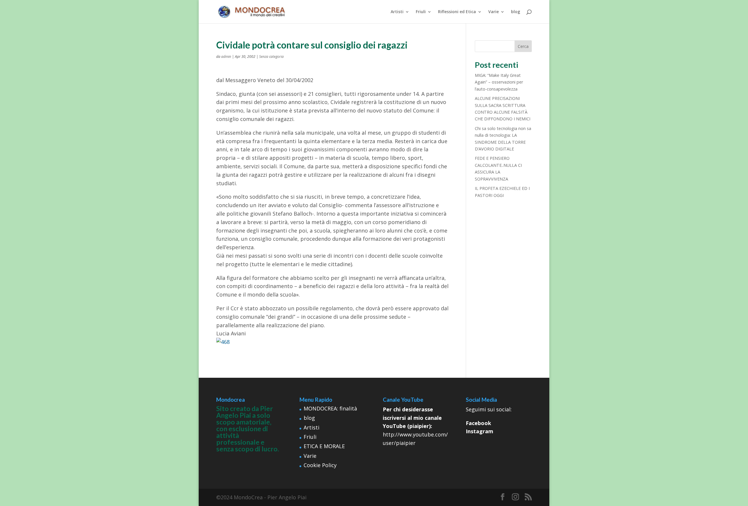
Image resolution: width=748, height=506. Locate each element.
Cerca (523, 46)
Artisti (397, 12)
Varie (493, 12)
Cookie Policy (320, 465)
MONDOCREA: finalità (330, 408)
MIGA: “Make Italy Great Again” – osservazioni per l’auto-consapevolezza (499, 82)
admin (226, 56)
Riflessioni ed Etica (457, 12)
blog (515, 12)
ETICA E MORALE (324, 446)
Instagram (479, 431)
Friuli (421, 12)
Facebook (478, 423)
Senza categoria (271, 56)
